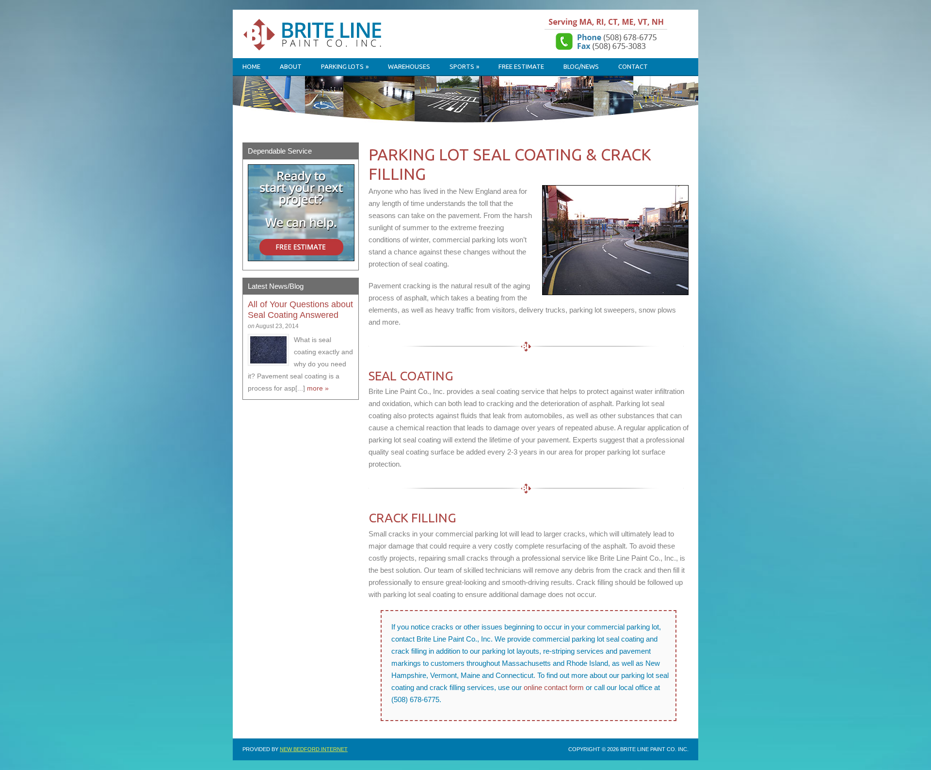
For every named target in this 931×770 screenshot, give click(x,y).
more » (318, 388)
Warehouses (409, 66)
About (291, 66)
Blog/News (581, 66)
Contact (633, 66)
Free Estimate (521, 66)
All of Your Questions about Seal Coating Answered (300, 309)
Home (251, 66)
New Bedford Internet (314, 749)
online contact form (554, 687)
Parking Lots (345, 66)
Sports (464, 66)
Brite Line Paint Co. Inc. (320, 38)
